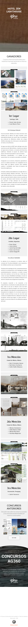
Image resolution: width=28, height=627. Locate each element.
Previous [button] (3, 526)
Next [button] (24, 526)
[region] (14, 526)
